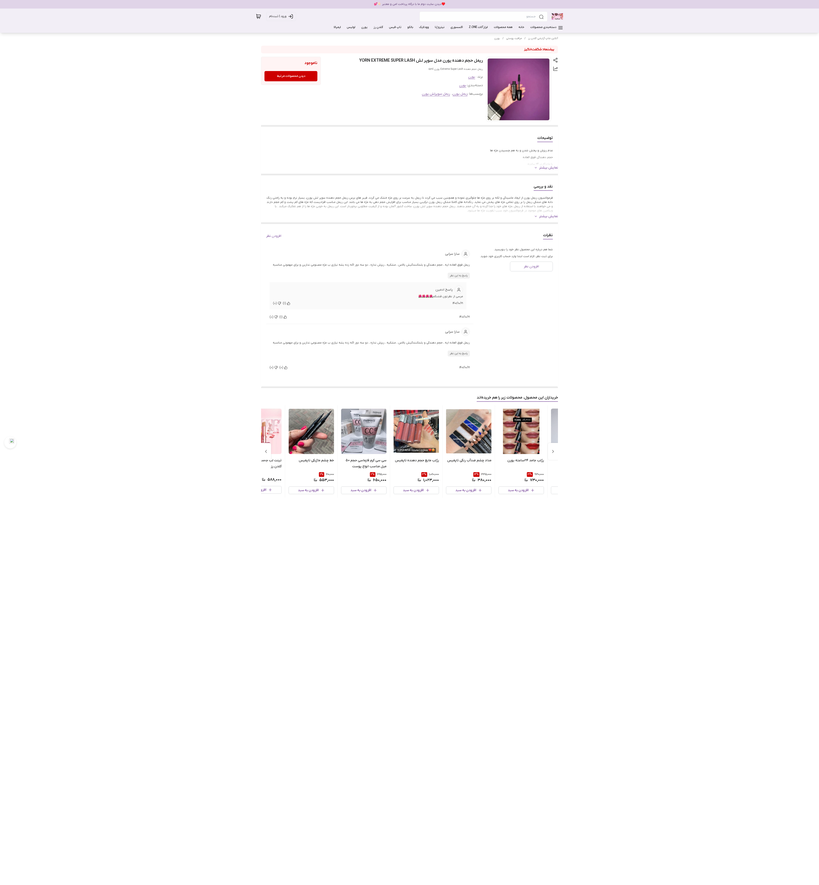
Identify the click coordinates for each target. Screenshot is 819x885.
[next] (266, 451)
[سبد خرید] (258, 16)
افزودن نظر (273, 236)
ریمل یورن (460, 94)
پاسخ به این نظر (459, 275)
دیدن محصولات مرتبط (291, 76)
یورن (497, 38)
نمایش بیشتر (548, 168)
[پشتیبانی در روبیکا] (10, 442)
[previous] (553, 451)
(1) (284, 303)
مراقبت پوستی (514, 38)
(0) (275, 303)
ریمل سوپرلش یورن (436, 94)
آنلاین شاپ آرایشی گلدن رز (543, 38)
